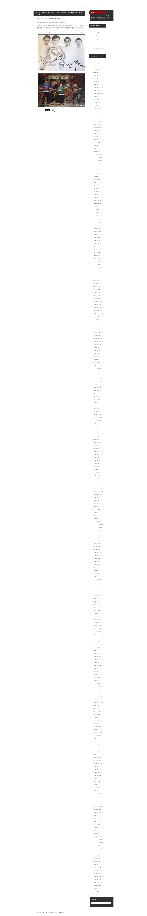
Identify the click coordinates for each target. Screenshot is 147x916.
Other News (57, 18)
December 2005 (97, 656)
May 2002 (95, 787)
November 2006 (97, 628)
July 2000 (95, 855)
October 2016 (96, 420)
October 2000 (96, 846)
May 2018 (95, 362)
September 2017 (97, 387)
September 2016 (97, 423)
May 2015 (95, 472)
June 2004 (95, 711)
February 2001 (96, 833)
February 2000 (96, 870)
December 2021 (97, 231)
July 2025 (95, 99)
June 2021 (95, 249)
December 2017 (97, 378)
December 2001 (97, 803)
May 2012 (95, 573)
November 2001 (97, 806)
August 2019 (96, 316)
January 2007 (96, 622)
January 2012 (96, 586)
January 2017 (96, 411)
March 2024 (96, 148)
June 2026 (95, 66)
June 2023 (95, 176)
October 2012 (96, 558)
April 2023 (95, 182)
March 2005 (96, 683)
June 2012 (95, 570)
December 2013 (97, 524)
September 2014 (97, 497)
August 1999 (96, 888)
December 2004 (97, 693)
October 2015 (96, 457)
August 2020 (96, 280)
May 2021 (95, 252)
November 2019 (97, 307)
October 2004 (96, 699)
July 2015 (95, 466)
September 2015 (97, 460)
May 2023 (95, 179)
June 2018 (95, 359)
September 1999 (97, 885)
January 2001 (96, 836)
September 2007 (97, 598)
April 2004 (95, 717)
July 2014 (95, 503)
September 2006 (97, 634)
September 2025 (97, 93)
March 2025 (96, 112)
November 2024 (97, 124)
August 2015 (96, 463)
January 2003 (96, 763)
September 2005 (97, 665)
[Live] (80, 3)
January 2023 (96, 191)
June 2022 (95, 212)
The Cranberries (97, 45)
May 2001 (95, 824)
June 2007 (95, 607)
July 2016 (95, 430)
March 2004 (96, 720)
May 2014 (95, 509)
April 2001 (95, 827)
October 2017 (96, 384)
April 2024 (95, 145)
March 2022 (96, 222)
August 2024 (96, 133)
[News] (66, 3)
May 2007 (95, 610)
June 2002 (95, 784)
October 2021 (96, 237)
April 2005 (95, 680)
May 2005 (95, 677)
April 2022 (95, 219)
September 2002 (97, 775)
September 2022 (97, 203)
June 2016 (95, 433)
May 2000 (95, 861)
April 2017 (95, 402)
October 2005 (96, 662)
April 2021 (95, 255)
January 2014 (96, 521)
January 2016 (96, 448)
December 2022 (97, 194)
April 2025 (95, 108)
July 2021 (95, 246)
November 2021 (97, 234)
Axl (53, 18)
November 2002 (97, 769)
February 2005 (96, 686)
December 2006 (97, 625)
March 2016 (96, 442)
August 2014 (96, 500)
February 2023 (96, 188)
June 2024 (95, 139)
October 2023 (96, 164)
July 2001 (95, 818)
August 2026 (96, 60)
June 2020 (95, 286)
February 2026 (96, 78)
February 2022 (96, 225)
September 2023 (97, 167)
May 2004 (95, 714)
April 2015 (95, 475)
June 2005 (95, 674)
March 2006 (96, 653)
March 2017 (96, 405)
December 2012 (97, 552)
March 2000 (96, 867)
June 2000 (95, 858)
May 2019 (95, 326)
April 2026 (95, 72)
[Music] (73, 3)
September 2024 (97, 130)
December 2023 (97, 157)
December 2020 (97, 268)
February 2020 (96, 298)
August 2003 (96, 742)
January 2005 (96, 690)
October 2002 (96, 772)
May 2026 (95, 69)
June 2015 (95, 469)
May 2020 (95, 289)
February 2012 (96, 583)
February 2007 (96, 619)
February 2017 (96, 408)
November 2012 (97, 555)
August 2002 (96, 778)
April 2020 (95, 292)
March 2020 (96, 295)
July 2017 (95, 393)
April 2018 (95, 365)
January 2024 (96, 154)
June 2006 (95, 644)
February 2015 (96, 482)
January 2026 (96, 81)
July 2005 (95, 671)
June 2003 (95, 748)
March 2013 (96, 543)
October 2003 (96, 735)
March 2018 (96, 368)
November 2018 (97, 344)
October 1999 (96, 882)
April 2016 (95, 439)
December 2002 (97, 766)
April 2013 (95, 540)
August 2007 (96, 601)
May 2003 (95, 751)
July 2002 (95, 781)
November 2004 (97, 696)
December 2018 (97, 341)
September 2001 (97, 812)
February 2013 (96, 546)
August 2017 (96, 390)
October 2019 (96, 310)
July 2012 (95, 567)
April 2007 (95, 613)
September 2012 (97, 561)
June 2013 (95, 534)
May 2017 (95, 399)
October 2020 (96, 274)
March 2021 (96, 258)
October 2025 (96, 90)
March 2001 (96, 830)
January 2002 (96, 800)
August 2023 (96, 170)
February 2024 (96, 151)
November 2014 (97, 491)
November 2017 (97, 381)
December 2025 (97, 84)
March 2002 (96, 794)
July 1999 (95, 891)
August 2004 (96, 705)
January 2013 (96, 549)
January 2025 (96, 118)
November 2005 (97, 659)
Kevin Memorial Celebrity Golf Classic (59, 21)
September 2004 (97, 702)
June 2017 (95, 396)
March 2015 (96, 479)
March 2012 (96, 579)
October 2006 (96, 631)
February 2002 (96, 797)
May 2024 (95, 142)
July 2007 (95, 604)
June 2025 (95, 102)
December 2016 (97, 414)
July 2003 (95, 745)
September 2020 (97, 277)
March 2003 (96, 757)
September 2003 (97, 738)
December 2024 (97, 121)
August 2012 (96, 564)
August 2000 (96, 852)
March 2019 (96, 332)
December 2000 (97, 839)
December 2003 (97, 729)
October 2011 (96, 595)
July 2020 (95, 283)
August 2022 (96, 206)
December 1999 (97, 876)
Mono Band (96, 36)
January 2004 (96, 726)
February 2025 (96, 115)
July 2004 (95, 708)
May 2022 (95, 216)
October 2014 (96, 494)
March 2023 (96, 185)
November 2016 (97, 417)
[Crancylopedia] (89, 3)
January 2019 (96, 338)
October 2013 (96, 531)
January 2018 (96, 375)
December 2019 (97, 304)
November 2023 (97, 160)
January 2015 (96, 485)
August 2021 (96, 243)
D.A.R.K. (95, 29)
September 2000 (97, 849)
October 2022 (96, 200)
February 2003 (96, 760)
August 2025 (96, 96)
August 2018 (96, 353)
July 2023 (95, 173)
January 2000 (96, 873)
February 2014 (96, 518)
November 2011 (97, 592)
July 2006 (95, 641)
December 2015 (97, 451)
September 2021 (97, 240)
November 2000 (97, 842)
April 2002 (95, 790)
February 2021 (96, 261)
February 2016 (96, 445)
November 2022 (97, 197)
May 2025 (95, 105)
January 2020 (96, 301)
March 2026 (96, 75)
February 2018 (96, 371)
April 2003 (95, 754)
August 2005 (96, 668)
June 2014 (95, 506)
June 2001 (95, 821)
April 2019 (95, 329)
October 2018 (96, 347)
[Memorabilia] (101, 3)
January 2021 (96, 264)
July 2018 (95, 356)
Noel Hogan (96, 39)
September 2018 (97, 350)
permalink (55, 112)
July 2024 (95, 136)
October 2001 (96, 809)
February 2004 (96, 723)
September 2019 (97, 313)
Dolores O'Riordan (97, 32)
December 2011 (97, 589)
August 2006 (96, 638)
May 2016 (95, 436)
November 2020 (97, 271)
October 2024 (96, 127)
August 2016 (96, 427)
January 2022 (96, 228)
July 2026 (95, 63)
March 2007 (96, 616)
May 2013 (95, 537)
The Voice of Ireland (98, 48)
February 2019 (96, 335)
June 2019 (95, 323)
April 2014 (95, 512)
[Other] (110, 3)
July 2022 (95, 209)
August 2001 (96, 815)
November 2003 (97, 732)
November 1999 (97, 879)
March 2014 (96, 515)
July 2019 (95, 320)
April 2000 (95, 864)
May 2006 (95, 647)
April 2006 (95, 650)
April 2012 (95, 576)
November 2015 (97, 454)
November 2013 (97, 527)
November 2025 (97, 87)
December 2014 (97, 488)
